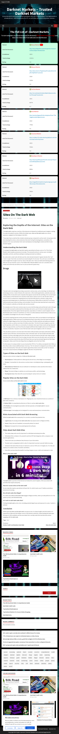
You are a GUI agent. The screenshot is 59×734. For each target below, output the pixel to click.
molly (17, 660)
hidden (30, 657)
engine (36, 655)
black (24, 652)
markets (12, 660)
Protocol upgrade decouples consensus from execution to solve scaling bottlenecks (27, 642)
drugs (30, 655)
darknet (12, 655)
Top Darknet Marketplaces (16, 568)
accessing (12, 652)
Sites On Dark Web (51, 524)
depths (18, 655)
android (19, 652)
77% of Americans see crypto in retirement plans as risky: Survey (21, 636)
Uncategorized (6, 210)
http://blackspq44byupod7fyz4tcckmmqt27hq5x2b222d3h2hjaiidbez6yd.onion (43, 160)
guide (18, 657)
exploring (47, 655)
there (31, 663)
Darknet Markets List (31, 732)
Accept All (30, 728)
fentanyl (12, 657)
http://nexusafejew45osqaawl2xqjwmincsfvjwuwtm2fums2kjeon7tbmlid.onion (43, 49)
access (5, 652)
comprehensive (45, 652)
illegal (35, 657)
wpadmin (6, 218)
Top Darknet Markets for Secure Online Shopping (16, 612)
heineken (24, 657)
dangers (6, 655)
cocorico (36, 652)
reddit (5, 663)
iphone (47, 657)
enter (41, 655)
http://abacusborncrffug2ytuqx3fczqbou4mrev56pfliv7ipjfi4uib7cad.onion (43, 71)
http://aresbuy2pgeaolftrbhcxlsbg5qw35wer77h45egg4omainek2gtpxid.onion (43, 116)
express (6, 657)
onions (36, 660)
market (6, 660)
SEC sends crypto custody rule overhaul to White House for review (21, 633)
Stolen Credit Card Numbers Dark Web (13, 524)
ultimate (37, 663)
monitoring (24, 660)
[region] (20, 723)
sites (8, 520)
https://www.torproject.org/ (46, 35)
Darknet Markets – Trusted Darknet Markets (29, 11)
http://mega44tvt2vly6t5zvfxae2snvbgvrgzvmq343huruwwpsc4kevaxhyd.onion (43, 182)
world (10, 666)
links (52, 657)
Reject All (20, 728)
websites (43, 663)
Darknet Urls (52, 729)
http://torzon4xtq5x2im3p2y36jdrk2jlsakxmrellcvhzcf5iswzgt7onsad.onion (43, 94)
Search (5, 588)
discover (24, 655)
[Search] (52, 25)
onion (30, 660)
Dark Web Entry (7, 615)
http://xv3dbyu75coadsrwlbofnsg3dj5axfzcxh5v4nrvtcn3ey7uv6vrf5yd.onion (43, 138)
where (49, 663)
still (27, 663)
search (11, 663)
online (41, 660)
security (17, 663)
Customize (10, 728)
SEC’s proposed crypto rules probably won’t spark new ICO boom (21, 645)
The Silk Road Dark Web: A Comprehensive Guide (16, 543)
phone (52, 660)
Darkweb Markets (43, 729)
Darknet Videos (55, 25)
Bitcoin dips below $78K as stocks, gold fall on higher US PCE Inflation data (24, 639)
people (47, 660)
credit (53, 652)
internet (41, 657)
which (5, 666)
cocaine (30, 652)
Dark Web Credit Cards (43, 543)
